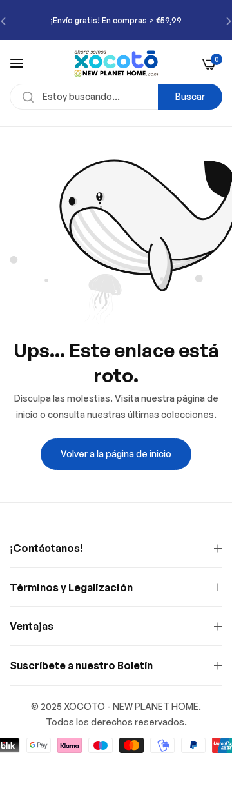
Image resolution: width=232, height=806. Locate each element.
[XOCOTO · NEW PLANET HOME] (116, 63)
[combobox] (116, 97)
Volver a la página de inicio (116, 453)
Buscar (190, 96)
